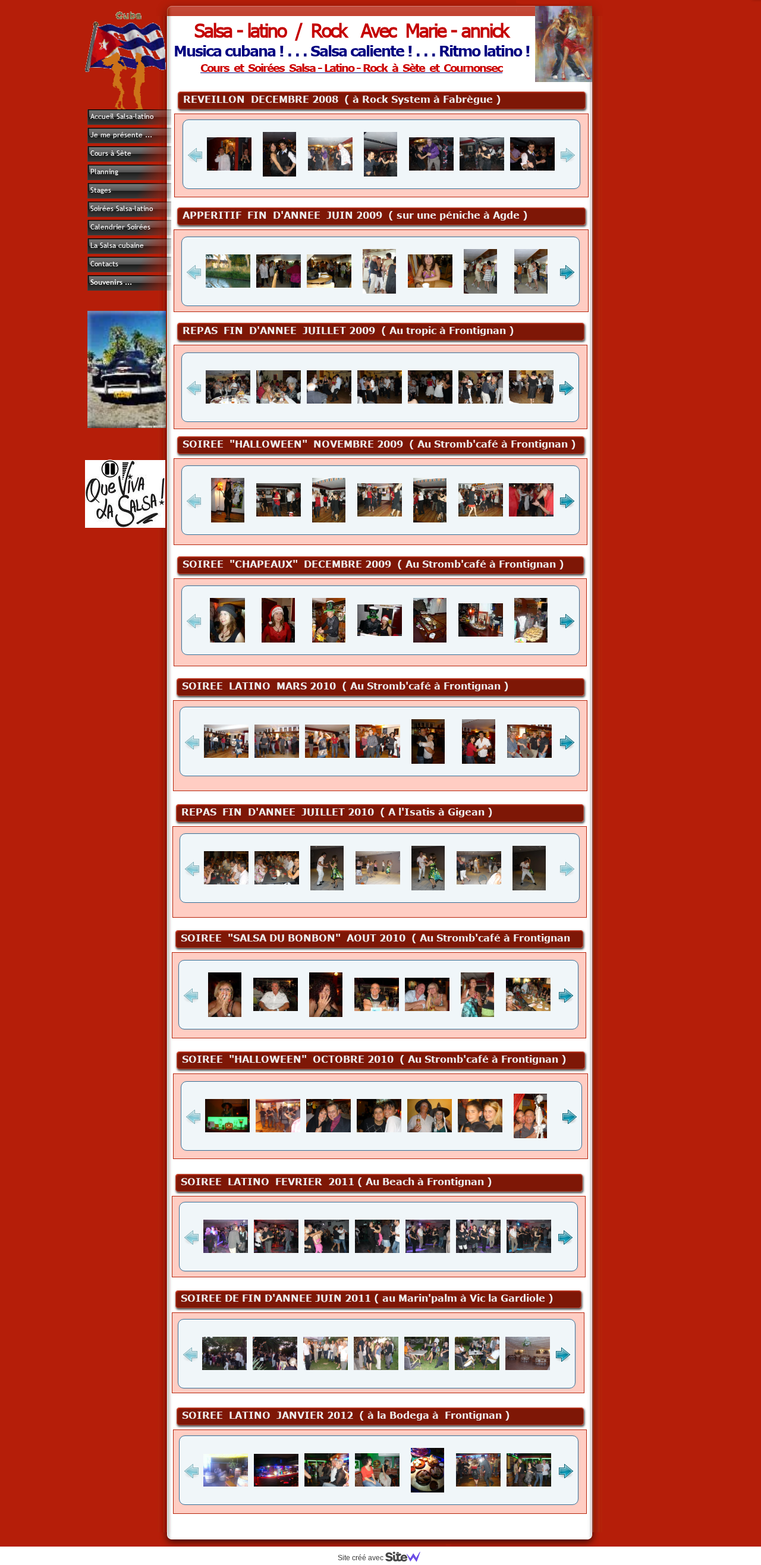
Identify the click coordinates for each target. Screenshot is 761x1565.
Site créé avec (361, 1558)
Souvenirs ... (111, 282)
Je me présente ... (121, 135)
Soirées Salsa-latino (121, 208)
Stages (100, 190)
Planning (104, 171)
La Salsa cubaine (117, 245)
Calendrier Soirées (120, 227)
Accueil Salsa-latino (121, 116)
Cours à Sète (110, 153)
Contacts (104, 264)
